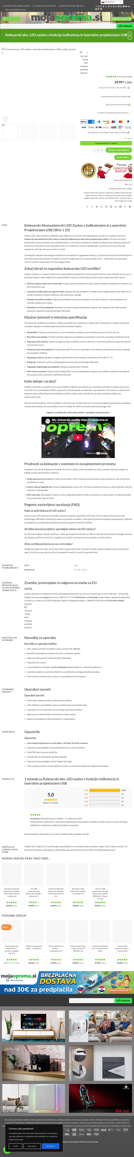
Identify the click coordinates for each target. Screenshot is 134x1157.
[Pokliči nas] (116, 6)
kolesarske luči (126, 193)
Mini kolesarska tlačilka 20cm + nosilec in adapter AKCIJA (11, 949)
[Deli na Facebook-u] (87, 207)
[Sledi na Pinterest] (118, 6)
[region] (34, 1138)
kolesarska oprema (97, 193)
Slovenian (110, 2)
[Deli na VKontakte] (116, 207)
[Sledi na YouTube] (126, 6)
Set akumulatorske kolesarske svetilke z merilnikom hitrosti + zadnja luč (12, 892)
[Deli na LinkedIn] (120, 207)
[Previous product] (130, 38)
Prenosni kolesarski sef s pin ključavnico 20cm (100, 948)
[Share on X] (92, 207)
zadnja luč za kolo (125, 201)
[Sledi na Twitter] (109, 6)
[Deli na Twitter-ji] (97, 207)
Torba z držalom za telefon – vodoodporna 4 (56, 948)
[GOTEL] (84, 62)
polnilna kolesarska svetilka (94, 198)
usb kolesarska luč (112, 198)
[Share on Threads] (101, 207)
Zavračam (32, 1146)
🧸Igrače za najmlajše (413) (71, 6)
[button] (11, 19)
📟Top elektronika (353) (14, 10)
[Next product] (130, 34)
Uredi (15, 1146)
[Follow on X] (106, 6)
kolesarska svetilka (112, 193)
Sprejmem (50, 1146)
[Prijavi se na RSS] (121, 6)
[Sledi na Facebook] (96, 6)
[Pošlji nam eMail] (114, 6)
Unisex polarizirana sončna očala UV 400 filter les (78, 948)
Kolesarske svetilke (124, 189)
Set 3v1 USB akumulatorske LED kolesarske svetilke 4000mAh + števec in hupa (100, 894)
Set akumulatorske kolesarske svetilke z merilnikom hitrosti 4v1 (56, 892)
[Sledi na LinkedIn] (124, 6)
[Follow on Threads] (111, 6)
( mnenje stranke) (124, 77)
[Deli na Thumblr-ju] (125, 207)
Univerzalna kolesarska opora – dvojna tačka (122, 948)
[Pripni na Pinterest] (111, 207)
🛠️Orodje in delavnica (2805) (16, 6)
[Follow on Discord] (101, 9)
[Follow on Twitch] (98, 9)
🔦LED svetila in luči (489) (44, 6)
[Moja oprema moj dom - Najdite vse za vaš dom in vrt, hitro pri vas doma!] (67, 18)
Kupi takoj (123, 157)
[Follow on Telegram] (96, 9)
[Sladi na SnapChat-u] (103, 6)
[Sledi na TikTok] (101, 6)
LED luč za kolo (103, 195)
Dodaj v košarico (118, 150)
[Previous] (6, 84)
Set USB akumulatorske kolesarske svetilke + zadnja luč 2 (34, 892)
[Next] (71, 84)
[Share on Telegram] (130, 207)
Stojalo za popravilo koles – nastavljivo (34, 947)
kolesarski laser (91, 195)
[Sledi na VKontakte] (129, 6)
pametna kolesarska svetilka (121, 195)
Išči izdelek (125, 26)
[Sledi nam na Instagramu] (98, 6)
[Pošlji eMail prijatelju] (106, 207)
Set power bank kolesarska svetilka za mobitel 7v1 (78, 891)
